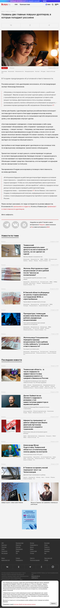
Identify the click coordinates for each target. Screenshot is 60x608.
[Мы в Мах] (48, 4)
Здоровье (46, 551)
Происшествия (25, 4)
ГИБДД (46, 560)
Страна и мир (33, 551)
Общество (13, 11)
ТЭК (17, 553)
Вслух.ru (5, 4)
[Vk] (7, 567)
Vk (31, 227)
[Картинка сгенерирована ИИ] (30, 48)
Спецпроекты (19, 560)
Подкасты (46, 547)
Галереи (18, 558)
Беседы (32, 543)
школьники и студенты (21, 206)
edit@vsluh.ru (34, 577)
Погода (32, 553)
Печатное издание (35, 560)
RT (53, 105)
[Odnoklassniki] (18, 567)
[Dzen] (41, 567)
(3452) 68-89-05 (35, 576)
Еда (45, 553)
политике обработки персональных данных (25, 604)
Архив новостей (5, 560)
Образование (19, 549)
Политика (3, 547)
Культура (18, 547)
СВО (16, 4)
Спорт (3, 549)
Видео (3, 558)
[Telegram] (30, 567)
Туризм (17, 551)
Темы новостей (48, 558)
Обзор (46, 545)
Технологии (4, 551)
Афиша (31, 549)
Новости (8, 11)
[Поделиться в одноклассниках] (30, 25)
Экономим (46, 543)
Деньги (32, 547)
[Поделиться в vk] (11, 25)
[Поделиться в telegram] (49, 25)
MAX (48, 227)
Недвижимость (34, 545)
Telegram (42, 224)
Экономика (47, 549)
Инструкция (4, 553)
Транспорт (4, 545)
